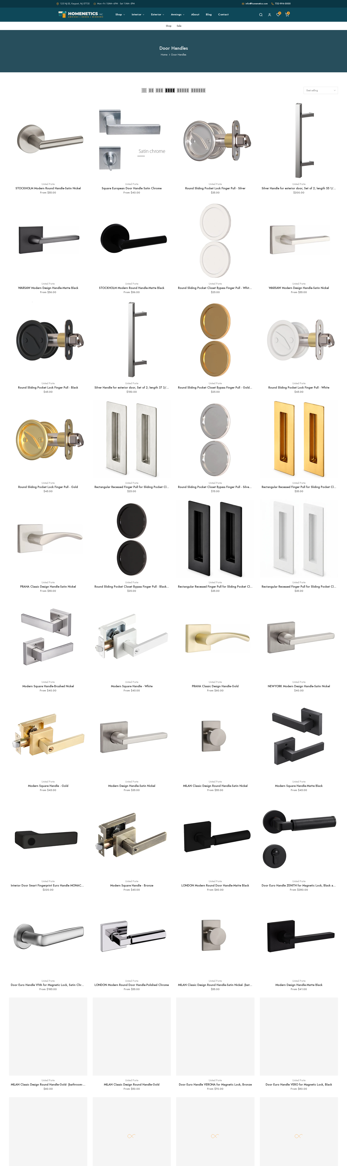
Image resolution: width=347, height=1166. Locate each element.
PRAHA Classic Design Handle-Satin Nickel (48, 587)
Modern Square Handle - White (132, 686)
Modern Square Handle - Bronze (131, 885)
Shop (118, 14)
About (195, 14)
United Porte (48, 184)
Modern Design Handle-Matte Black (298, 985)
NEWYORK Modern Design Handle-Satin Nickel (299, 686)
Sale (179, 26)
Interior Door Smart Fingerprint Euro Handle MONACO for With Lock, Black (61, 885)
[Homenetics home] (81, 15)
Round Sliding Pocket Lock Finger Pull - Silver (215, 188)
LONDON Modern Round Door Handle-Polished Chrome (132, 985)
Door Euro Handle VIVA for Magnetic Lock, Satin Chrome (49, 985)
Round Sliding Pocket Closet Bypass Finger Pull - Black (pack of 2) (138, 587)
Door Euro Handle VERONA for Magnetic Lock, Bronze (215, 1084)
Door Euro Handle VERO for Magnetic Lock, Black (299, 1084)
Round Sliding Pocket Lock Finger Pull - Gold (48, 487)
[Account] (269, 14)
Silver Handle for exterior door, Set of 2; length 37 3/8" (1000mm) (139, 387)
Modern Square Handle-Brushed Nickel (48, 686)
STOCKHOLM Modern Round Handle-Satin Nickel (48, 188)
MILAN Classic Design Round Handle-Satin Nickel (215, 786)
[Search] (261, 14)
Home (164, 54)
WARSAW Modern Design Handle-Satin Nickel (299, 288)
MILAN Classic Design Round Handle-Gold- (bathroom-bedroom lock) (56, 1084)
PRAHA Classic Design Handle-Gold (215, 686)
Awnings (176, 14)
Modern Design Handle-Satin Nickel (131, 786)
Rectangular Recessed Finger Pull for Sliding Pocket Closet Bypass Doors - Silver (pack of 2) (155, 487)
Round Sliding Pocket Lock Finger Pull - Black (48, 387)
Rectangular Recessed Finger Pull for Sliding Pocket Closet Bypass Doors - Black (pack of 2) (238, 587)
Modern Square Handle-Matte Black (299, 786)
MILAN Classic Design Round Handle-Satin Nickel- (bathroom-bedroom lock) (228, 985)
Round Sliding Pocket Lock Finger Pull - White (298, 387)
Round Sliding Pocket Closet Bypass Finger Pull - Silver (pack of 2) (221, 487)
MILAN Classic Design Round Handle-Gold (131, 1084)
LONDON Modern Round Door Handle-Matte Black (215, 885)
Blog (209, 14)
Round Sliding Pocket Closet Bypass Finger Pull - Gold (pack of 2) (221, 387)
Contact (223, 14)
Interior (136, 14)
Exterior (156, 14)
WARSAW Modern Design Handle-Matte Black (48, 288)
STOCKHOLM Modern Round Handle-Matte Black (131, 288)
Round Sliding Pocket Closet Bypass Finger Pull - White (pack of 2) (222, 288)
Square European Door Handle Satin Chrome (132, 188)
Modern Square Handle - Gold (48, 786)
